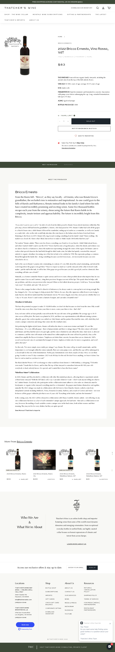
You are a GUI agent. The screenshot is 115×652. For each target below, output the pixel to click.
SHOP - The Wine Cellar (16, 14)
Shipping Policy (90, 595)
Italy (60, 57)
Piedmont (80, 57)
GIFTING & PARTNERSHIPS (79, 14)
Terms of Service (91, 599)
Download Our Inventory (81, 8)
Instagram (69, 606)
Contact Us (69, 591)
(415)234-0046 (20, 602)
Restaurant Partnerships (90, 609)
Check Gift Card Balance (52, 603)
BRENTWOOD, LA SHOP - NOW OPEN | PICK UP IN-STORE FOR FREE (57, 2)
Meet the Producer (49, 164)
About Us (34, 20)
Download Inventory (49, 613)
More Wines (68, 164)
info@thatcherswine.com (23, 599)
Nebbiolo (69, 57)
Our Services (70, 595)
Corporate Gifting (53, 608)
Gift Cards (50, 599)
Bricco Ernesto (65, 43)
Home (60, 36)
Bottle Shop (50, 588)
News (67, 599)
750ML (89, 57)
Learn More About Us (76, 544)
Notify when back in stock (84, 128)
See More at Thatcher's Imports (27, 410)
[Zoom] (24, 55)
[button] (25, 624)
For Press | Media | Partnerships (92, 603)
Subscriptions (51, 591)
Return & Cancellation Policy (89, 589)
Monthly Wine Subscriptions (48, 14)
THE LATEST (100, 14)
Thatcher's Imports (14, 20)
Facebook (69, 610)
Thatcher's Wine (56, 639)
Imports (48, 595)
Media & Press (70, 603)
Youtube (68, 614)
